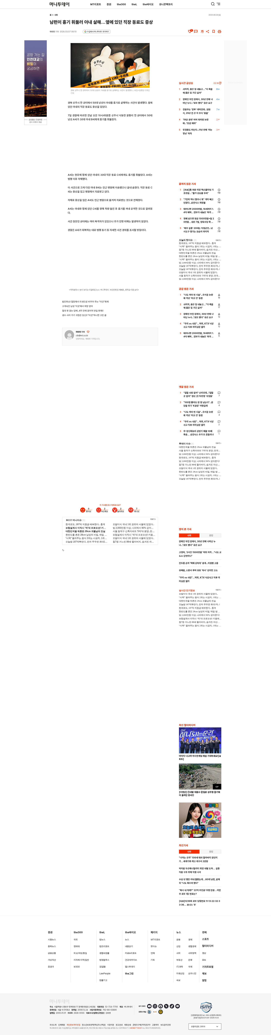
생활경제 (192, 946)
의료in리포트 (130, 953)
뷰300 (77, 966)
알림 (204, 980)
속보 (178, 980)
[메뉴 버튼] (218, 4)
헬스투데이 (130, 966)
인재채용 (61, 1025)
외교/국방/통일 (80, 953)
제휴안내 (127, 1025)
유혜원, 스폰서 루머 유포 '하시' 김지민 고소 (198, 570)
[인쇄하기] (219, 31)
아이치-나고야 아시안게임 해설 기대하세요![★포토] (200, 757)
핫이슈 (154, 946)
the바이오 (148, 4)
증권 (109, 4)
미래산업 (180, 973)
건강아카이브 (131, 960)
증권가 (51, 966)
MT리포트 (95, 4)
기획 (153, 960)
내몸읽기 (129, 946)
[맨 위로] (264, 1023)
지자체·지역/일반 (81, 960)
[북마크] (213, 31)
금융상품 (52, 953)
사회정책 (192, 953)
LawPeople (104, 973)
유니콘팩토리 (166, 4)
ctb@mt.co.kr (82, 335)
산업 (178, 946)
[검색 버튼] (213, 4)
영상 (204, 953)
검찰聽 (102, 966)
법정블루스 (104, 960)
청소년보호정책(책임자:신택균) (94, 1025)
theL (134, 4)
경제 (190, 939)
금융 (178, 939)
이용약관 (110, 1025)
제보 (204, 973)
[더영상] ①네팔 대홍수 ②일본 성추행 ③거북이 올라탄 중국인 (199, 794)
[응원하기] (88, 332)
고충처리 (155, 1025)
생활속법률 (104, 953)
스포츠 (205, 939)
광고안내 (119, 1025)
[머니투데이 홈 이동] (59, 1001)
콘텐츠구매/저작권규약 (141, 1025)
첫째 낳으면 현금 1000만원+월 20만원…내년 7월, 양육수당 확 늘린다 (198, 222)
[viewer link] (145, 83)
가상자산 (52, 960)
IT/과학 (179, 966)
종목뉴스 (52, 946)
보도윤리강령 (165, 1025)
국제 (190, 966)
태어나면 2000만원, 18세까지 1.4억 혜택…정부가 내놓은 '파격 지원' (198, 212)
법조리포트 (104, 946)
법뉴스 (102, 939)
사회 (56, 15)
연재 (153, 953)
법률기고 (103, 980)
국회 (76, 939)
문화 (190, 960)
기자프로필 (207, 966)
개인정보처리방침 (73, 1025)
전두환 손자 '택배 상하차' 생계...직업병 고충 (198, 563)
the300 (121, 4)
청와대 (77, 946)
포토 (204, 960)
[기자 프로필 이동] (69, 335)
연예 (204, 932)
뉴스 (127, 939)
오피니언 (192, 973)
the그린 (129, 973)
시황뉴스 (52, 939)
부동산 (179, 960)
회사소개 (53, 1025)
